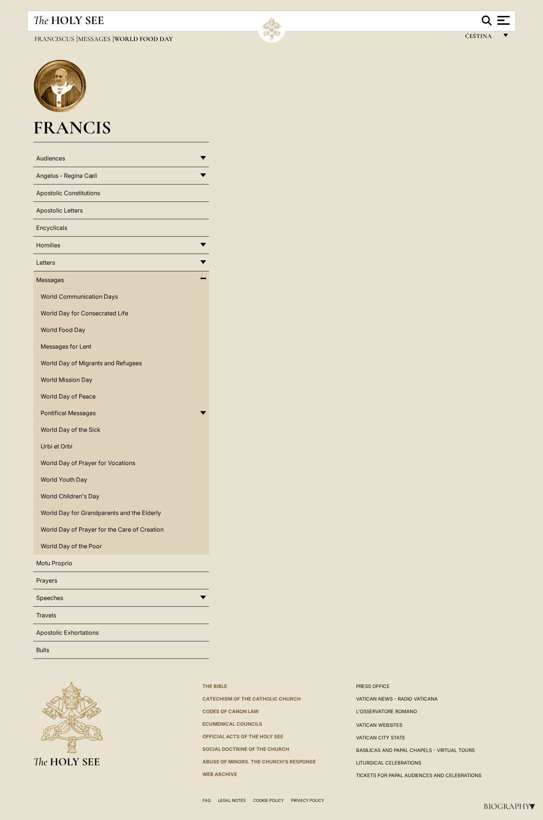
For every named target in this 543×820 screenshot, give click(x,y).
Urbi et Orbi (56, 446)
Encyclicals (51, 227)
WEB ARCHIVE (219, 774)
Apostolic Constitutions (68, 193)
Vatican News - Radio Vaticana (397, 699)
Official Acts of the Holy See (242, 736)
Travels (46, 615)
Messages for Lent (66, 346)
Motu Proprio (54, 563)
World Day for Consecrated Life (84, 313)
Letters (45, 262)
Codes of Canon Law (230, 711)
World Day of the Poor (71, 546)
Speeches (49, 598)
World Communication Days (79, 296)
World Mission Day (66, 379)
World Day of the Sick (70, 429)
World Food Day (63, 329)
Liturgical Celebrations (388, 763)
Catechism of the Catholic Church (251, 699)
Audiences (50, 158)
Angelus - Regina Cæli (66, 175)
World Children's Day (70, 496)
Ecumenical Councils (232, 724)
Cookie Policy (268, 800)
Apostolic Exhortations (67, 632)
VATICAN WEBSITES (379, 725)
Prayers (46, 580)
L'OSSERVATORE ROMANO (386, 711)
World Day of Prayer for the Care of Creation (102, 529)
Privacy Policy (307, 800)
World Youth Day (64, 479)
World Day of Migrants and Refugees (91, 363)
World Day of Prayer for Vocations (88, 463)
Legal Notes (232, 800)
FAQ (206, 800)
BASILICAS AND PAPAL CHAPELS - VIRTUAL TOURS (415, 750)
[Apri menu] (502, 20)
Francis (72, 127)
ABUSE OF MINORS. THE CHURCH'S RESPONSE (259, 762)
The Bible (214, 686)
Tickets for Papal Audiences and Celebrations (418, 775)
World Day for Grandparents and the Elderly (101, 512)
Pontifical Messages (68, 413)
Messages (95, 39)
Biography (512, 806)
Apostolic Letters (59, 210)
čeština (481, 38)
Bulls (42, 650)
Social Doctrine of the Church (245, 749)
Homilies (48, 245)
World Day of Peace (68, 396)
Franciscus (55, 39)
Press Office (373, 686)
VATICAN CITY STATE (380, 738)
